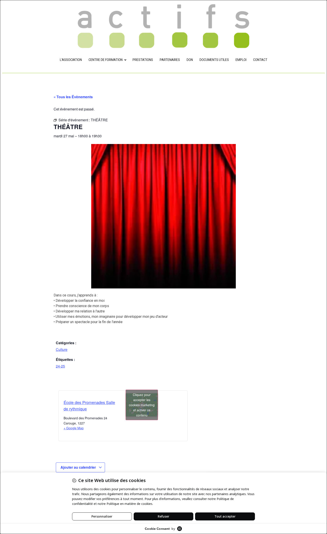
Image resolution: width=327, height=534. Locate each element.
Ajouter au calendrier (79, 467)
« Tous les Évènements (73, 96)
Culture (61, 349)
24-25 (60, 366)
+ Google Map (74, 428)
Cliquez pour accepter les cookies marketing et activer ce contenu (142, 404)
